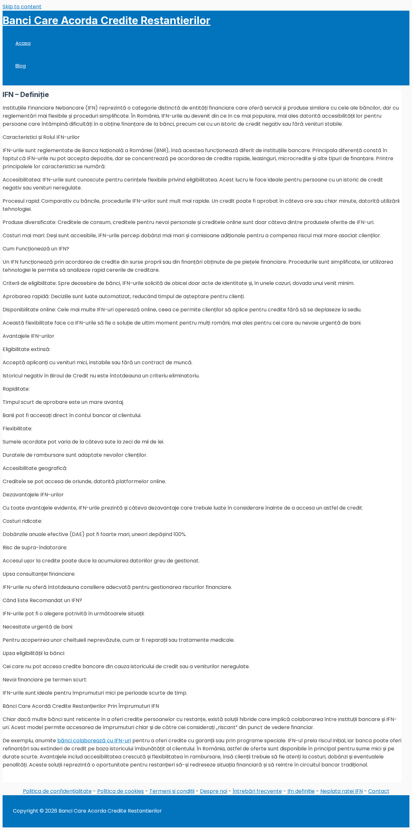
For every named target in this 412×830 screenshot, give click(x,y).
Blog (20, 65)
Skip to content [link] (22, 6)
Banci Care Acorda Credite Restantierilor (107, 20)
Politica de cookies (120, 791)
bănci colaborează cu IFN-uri (94, 740)
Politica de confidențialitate (57, 791)
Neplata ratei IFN (341, 791)
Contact (378, 791)
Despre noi (213, 791)
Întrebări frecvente (257, 791)
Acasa (23, 43)
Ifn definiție (301, 791)
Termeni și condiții (171, 791)
